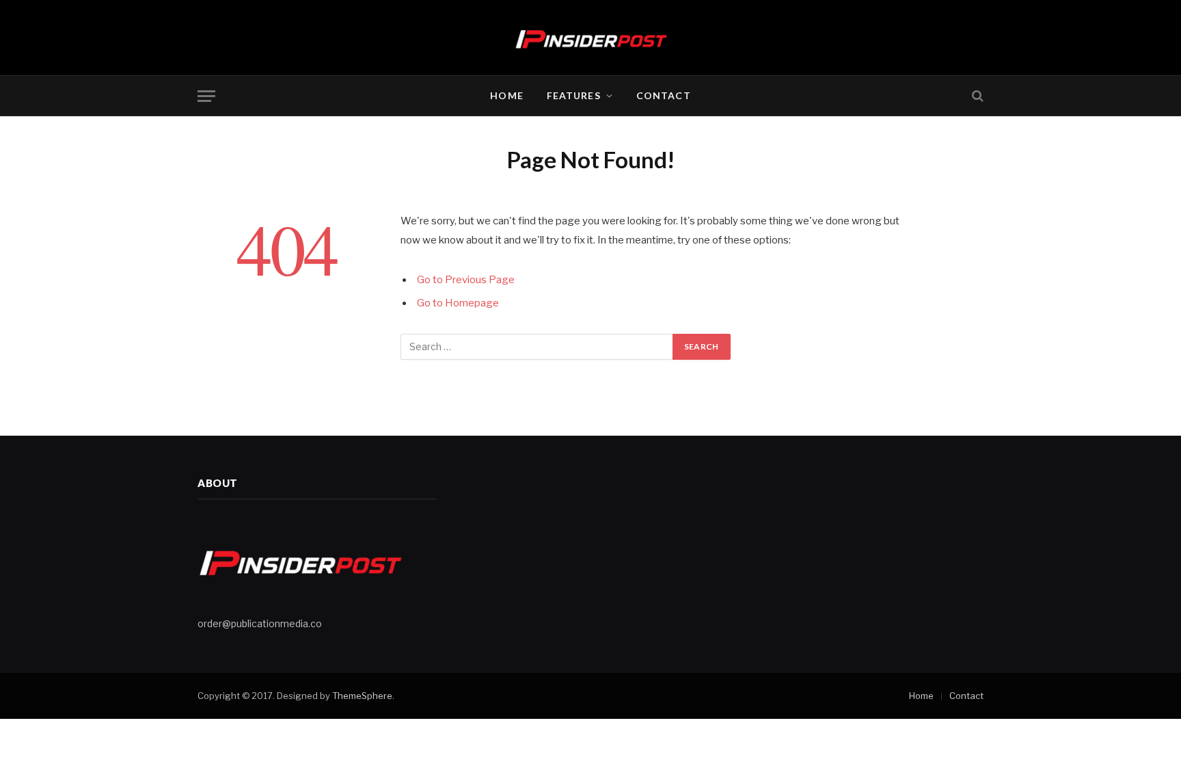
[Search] (976, 96)
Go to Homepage (458, 303)
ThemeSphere (362, 695)
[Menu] (206, 96)
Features (574, 95)
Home (506, 95)
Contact (663, 95)
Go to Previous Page (466, 280)
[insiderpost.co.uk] (591, 37)
